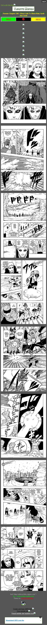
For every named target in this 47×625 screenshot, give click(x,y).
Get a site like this (7, 5)
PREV (8, 19)
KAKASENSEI (27, 598)
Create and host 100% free (22, 609)
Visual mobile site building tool (22, 613)
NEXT (38, 19)
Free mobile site (22, 611)
